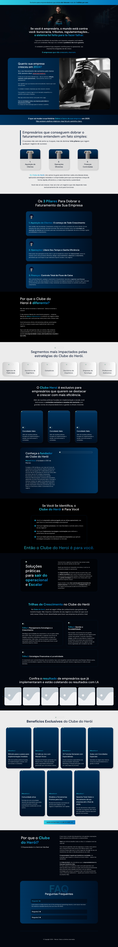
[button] (3, 696)
